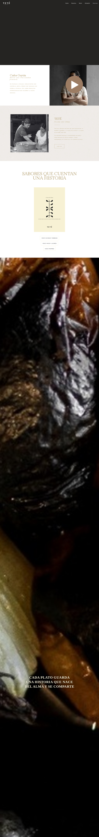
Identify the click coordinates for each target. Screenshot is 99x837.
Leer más (59, 146)
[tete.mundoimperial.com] (6, 3)
